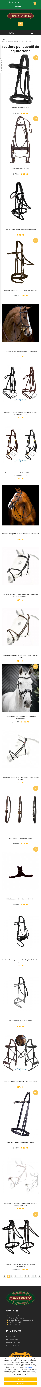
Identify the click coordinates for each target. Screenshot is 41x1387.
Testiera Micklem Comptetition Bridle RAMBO (20, 351)
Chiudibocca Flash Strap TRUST (20, 838)
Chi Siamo (10, 1336)
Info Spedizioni (12, 1340)
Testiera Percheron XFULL (20, 108)
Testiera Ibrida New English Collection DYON (20, 1081)
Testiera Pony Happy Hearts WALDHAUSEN (20, 229)
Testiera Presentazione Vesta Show (20, 1142)
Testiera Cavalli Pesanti (21, 168)
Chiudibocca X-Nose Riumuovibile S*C (20, 899)
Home (4, 39)
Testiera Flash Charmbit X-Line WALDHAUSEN (20, 290)
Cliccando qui (30, 1368)
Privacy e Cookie (13, 1343)
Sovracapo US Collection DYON (20, 1021)
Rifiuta (20, 1379)
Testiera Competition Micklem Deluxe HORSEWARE (20, 534)
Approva (20, 1383)
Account (19, 6)
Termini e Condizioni (14, 1346)
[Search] (29, 8)
